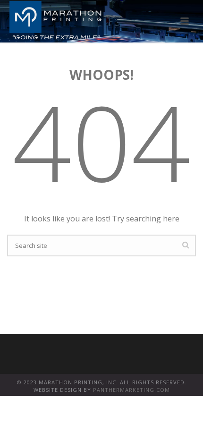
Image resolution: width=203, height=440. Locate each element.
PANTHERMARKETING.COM (131, 389)
